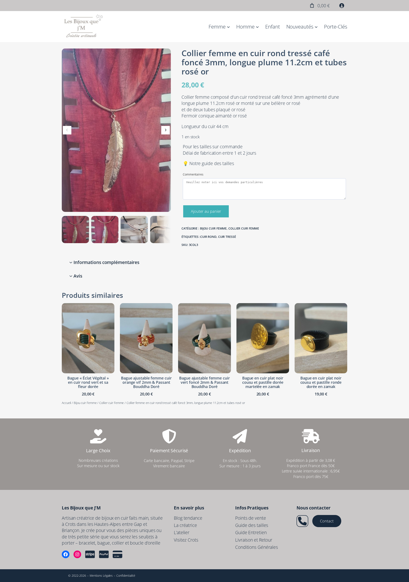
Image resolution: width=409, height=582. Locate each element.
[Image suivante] (165, 130)
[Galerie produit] (116, 130)
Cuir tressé (227, 237)
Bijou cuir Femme (213, 228)
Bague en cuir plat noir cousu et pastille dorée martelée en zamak (262, 382)
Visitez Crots (186, 540)
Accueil (66, 403)
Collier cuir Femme (243, 228)
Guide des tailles (251, 525)
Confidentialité (125, 575)
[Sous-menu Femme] (228, 26)
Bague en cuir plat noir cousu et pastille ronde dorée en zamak (321, 382)
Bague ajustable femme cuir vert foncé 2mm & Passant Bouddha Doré (204, 382)
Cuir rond (208, 237)
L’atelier (181, 532)
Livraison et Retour (253, 540)
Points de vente (250, 518)
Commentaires (193, 174)
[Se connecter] (341, 5)
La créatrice (185, 525)
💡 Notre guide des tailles (208, 163)
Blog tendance (188, 518)
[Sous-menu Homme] (257, 26)
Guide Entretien (251, 532)
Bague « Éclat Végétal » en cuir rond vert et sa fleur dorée (88, 382)
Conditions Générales (256, 547)
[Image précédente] (67, 130)
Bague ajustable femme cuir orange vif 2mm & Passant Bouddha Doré (146, 382)
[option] (104, 229)
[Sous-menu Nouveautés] (316, 26)
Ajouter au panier (206, 211)
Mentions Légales (101, 575)
